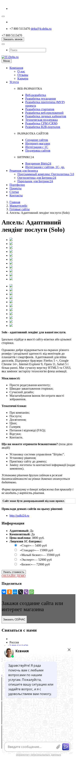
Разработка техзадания (40, 98)
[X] (20, 591)
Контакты (16, 195)
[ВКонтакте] (4, 591)
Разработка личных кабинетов (45, 116)
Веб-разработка (35, 95)
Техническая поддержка (41, 119)
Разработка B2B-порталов (42, 127)
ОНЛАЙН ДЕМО (14, 575)
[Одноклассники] (9, 591)
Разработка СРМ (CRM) (41, 123)
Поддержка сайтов (37, 150)
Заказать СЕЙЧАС (14, 619)
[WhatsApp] (31, 591)
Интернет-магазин (37, 143)
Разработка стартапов (39, 109)
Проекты (15, 188)
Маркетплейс (18, 205)
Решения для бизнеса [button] (23, 170)
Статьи (14, 192)
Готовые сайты (19, 209)
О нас (21, 71)
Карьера (22, 78)
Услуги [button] (14, 82)
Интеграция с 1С (36, 147)
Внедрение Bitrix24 (38, 163)
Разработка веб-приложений (44, 112)
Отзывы (22, 75)
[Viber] (26, 591)
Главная (14, 202)
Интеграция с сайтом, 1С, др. (45, 167)
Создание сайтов (36, 140)
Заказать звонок (13, 39)
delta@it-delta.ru (41, 28)
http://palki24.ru (19, 515)
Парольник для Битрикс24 (35, 181)
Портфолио (17, 184)
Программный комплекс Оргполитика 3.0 (45, 174)
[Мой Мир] (15, 591)
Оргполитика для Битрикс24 (36, 177)
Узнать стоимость (13, 572)
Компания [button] (16, 67)
